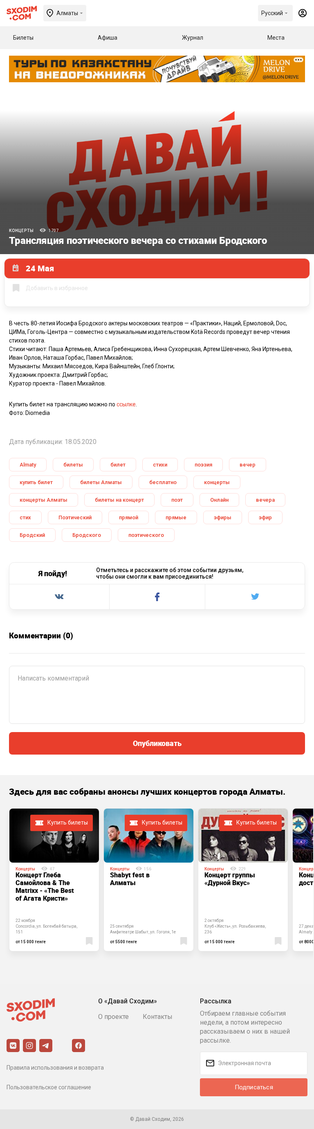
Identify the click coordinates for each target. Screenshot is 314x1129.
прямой (128, 517)
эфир (265, 517)
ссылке (126, 404)
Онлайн (219, 500)
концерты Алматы (43, 500)
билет (118, 465)
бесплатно (163, 482)
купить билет (36, 482)
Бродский (32, 535)
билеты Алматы (101, 482)
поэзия (203, 465)
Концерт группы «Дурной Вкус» (229, 878)
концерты (217, 482)
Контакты (158, 1017)
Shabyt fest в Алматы (130, 878)
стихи (160, 465)
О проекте (113, 1017)
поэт (177, 500)
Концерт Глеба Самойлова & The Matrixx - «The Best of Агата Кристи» (45, 886)
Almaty (28, 465)
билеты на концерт (119, 500)
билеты (73, 465)
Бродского (86, 535)
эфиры (222, 517)
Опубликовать (157, 743)
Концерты (21, 230)
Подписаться (254, 1087)
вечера (265, 500)
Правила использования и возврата (55, 1067)
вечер (248, 465)
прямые (176, 517)
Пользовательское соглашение (49, 1087)
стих (25, 517)
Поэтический (75, 517)
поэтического (146, 535)
